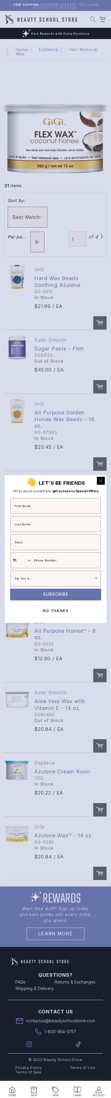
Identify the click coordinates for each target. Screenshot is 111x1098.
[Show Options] (96, 578)
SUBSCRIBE (55, 594)
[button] (12, 1090)
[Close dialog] (101, 481)
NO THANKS (55, 610)
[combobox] (21, 560)
